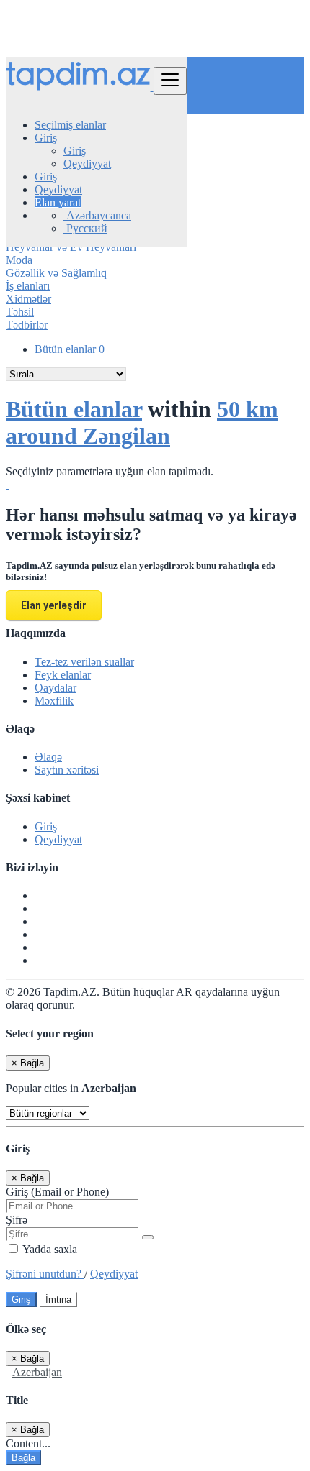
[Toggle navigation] (170, 81)
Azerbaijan (37, 1372)
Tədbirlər (27, 325)
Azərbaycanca (97, 215)
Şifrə (16, 1220)
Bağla (23, 1457)
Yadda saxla (48, 1249)
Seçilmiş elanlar (70, 125)
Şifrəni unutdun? (45, 1274)
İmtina (58, 1299)
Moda (19, 260)
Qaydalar (55, 688)
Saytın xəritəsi (67, 770)
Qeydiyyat (87, 163)
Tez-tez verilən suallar (84, 662)
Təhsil (20, 312)
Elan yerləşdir (54, 605)
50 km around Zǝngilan (142, 422)
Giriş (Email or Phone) (57, 1192)
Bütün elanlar (70, 349)
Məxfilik (54, 701)
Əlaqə (48, 757)
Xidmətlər (28, 299)
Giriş (74, 151)
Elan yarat (58, 202)
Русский (85, 228)
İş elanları (28, 286)
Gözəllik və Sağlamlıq (56, 273)
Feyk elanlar (63, 675)
